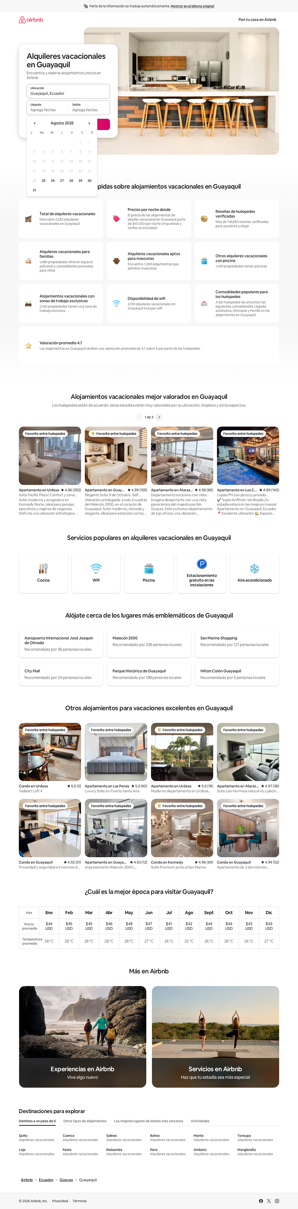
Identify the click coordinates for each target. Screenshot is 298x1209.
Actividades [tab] (200, 1121)
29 (80, 180)
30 (90, 180)
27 (62, 180)
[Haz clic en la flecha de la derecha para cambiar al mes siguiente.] (89, 123)
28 (71, 180)
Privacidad (60, 1201)
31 (34, 190)
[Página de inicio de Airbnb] (31, 19)
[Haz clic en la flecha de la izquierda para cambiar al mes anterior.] (34, 123)
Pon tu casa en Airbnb (257, 19)
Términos (80, 1201)
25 (43, 180)
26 (53, 180)
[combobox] (68, 93)
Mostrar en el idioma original (192, 6)
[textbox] (47, 110)
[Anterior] (139, 417)
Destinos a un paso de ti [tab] (37, 1121)
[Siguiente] (159, 417)
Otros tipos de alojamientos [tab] (84, 1121)
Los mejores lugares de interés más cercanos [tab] (148, 1121)
